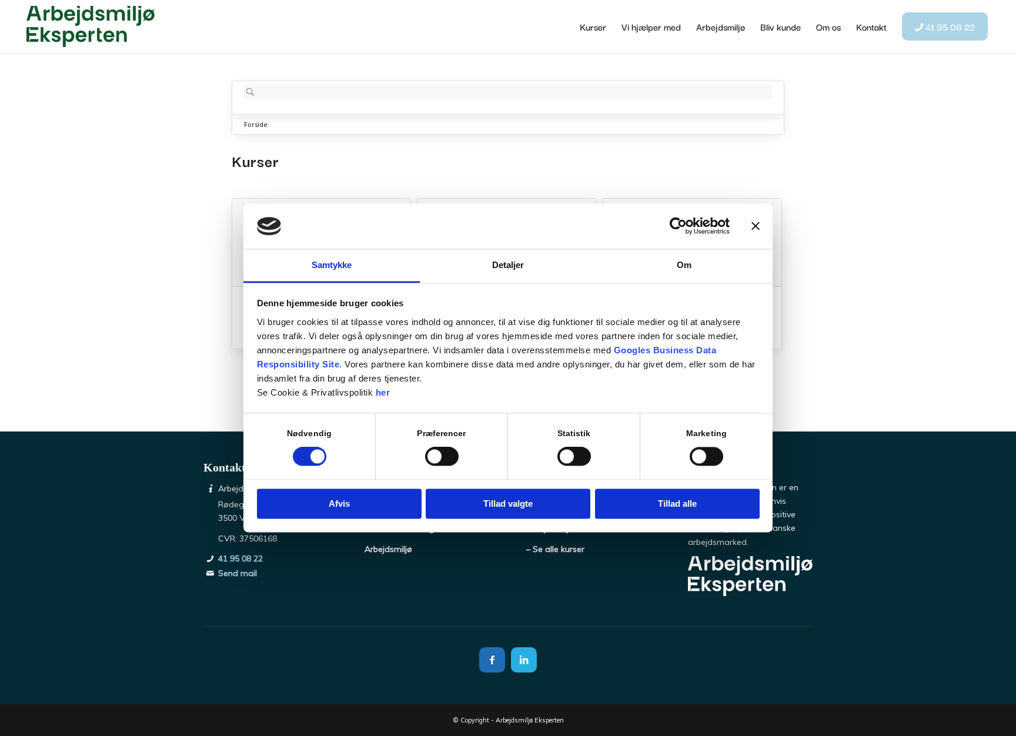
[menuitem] (593, 26)
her (383, 392)
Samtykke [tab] (332, 265)
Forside (256, 124)
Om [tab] (684, 265)
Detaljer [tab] (508, 265)
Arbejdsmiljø (388, 549)
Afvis (339, 503)
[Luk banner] (755, 226)
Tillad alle (677, 503)
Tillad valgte (508, 503)
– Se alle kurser (555, 549)
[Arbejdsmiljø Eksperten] (91, 26)
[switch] (442, 456)
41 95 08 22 (240, 558)
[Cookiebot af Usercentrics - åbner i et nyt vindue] (678, 226)
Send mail (237, 573)
